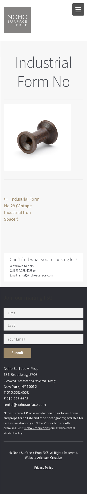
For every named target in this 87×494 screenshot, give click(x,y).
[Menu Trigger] (78, 9)
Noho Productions (37, 428)
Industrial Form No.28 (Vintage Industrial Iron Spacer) (21, 209)
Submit (17, 352)
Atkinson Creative (49, 458)
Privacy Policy (43, 468)
